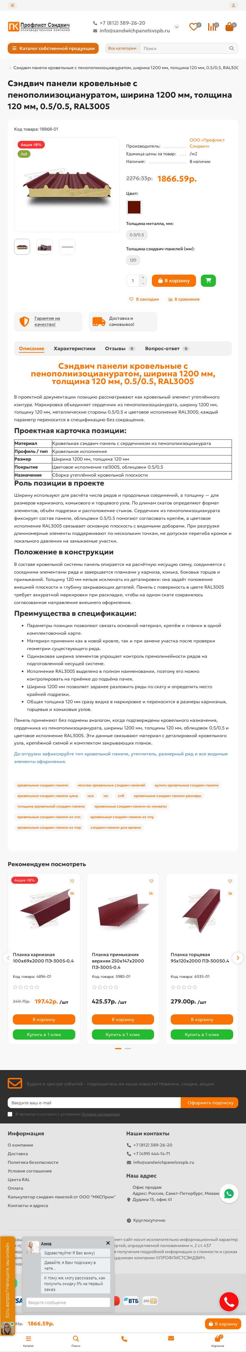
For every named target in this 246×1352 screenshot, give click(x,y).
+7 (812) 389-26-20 (122, 23)
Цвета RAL (19, 1179)
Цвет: (132, 193)
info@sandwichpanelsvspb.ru (135, 31)
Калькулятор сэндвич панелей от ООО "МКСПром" (62, 1197)
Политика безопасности (33, 1162)
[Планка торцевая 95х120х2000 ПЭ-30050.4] (202, 911)
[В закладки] (72, 881)
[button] (8, 958)
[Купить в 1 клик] (208, 281)
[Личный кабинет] (233, 5)
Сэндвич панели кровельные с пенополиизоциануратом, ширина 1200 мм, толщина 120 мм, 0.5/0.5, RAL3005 (123, 373)
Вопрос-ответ (166, 348)
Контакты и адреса (28, 1205)
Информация (26, 1133)
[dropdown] (12, 5)
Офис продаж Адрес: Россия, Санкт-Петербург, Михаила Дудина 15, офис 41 (178, 1193)
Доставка (18, 1153)
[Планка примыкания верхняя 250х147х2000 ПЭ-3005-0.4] (123, 911)
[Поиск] (231, 48)
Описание (31, 348)
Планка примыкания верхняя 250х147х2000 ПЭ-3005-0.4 (118, 961)
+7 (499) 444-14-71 (151, 1153)
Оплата (15, 1188)
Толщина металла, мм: (150, 223)
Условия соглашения (30, 1171)
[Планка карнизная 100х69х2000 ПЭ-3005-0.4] (44, 911)
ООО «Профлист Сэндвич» (207, 143)
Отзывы (119, 348)
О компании (20, 1145)
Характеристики (74, 348)
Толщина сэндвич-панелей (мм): (160, 249)
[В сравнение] (72, 893)
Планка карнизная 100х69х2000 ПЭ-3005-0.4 (43, 958)
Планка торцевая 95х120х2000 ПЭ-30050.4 (200, 958)
